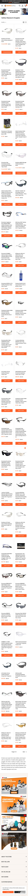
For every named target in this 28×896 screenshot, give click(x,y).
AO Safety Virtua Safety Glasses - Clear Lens (5, 373)
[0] (25, 6)
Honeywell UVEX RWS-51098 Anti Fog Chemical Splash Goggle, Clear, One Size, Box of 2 (6, 556)
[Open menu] (2, 5)
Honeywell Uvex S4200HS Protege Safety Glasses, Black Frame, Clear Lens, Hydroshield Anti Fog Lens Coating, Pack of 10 (20, 433)
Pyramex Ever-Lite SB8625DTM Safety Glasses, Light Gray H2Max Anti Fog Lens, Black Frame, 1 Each (20, 556)
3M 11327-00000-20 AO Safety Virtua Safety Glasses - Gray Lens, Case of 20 (20, 193)
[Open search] (19, 5)
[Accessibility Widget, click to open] (25, 448)
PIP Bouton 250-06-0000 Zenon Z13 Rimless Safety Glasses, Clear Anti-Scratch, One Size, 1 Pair (20, 526)
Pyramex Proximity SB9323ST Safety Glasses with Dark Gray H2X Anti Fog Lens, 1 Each (6, 464)
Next (24, 752)
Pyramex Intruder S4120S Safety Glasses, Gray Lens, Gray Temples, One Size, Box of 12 (20, 104)
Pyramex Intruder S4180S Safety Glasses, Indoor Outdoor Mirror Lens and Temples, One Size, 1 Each (20, 464)
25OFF (10, 2)
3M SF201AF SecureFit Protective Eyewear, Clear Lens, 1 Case (20, 373)
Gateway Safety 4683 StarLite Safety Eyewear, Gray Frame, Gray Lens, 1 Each (20, 312)
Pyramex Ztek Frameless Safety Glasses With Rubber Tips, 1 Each (6, 164)
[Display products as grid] (23, 22)
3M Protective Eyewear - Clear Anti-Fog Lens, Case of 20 (21, 643)
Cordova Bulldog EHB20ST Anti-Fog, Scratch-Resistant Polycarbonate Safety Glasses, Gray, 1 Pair (20, 495)
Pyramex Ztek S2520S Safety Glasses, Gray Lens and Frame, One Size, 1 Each (20, 615)
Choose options (7, 52)
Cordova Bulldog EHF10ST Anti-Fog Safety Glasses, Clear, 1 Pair (20, 342)
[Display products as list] (26, 22)
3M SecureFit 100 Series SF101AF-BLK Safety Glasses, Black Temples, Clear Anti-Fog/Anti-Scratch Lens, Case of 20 (6, 705)
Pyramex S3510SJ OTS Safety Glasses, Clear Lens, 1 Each (6, 285)
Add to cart (21, 52)
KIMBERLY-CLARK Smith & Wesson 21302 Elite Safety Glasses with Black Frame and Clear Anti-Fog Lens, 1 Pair (6, 645)
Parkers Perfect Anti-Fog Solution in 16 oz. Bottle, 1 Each (20, 285)
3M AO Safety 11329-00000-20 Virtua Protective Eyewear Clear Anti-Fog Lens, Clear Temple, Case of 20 (20, 135)
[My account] (22, 5)
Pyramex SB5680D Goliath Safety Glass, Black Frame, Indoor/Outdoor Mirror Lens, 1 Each (20, 586)
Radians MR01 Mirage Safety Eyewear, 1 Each (20, 164)
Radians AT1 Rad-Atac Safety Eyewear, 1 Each (7, 40)
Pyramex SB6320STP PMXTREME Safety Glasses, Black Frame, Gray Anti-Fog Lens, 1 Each (6, 586)
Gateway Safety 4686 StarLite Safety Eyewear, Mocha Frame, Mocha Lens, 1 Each (6, 313)
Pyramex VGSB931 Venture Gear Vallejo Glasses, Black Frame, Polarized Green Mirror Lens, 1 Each (6, 256)
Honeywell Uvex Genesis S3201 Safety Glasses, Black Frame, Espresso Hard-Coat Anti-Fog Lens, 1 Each (6, 431)
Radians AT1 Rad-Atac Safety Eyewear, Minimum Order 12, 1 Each (6, 524)
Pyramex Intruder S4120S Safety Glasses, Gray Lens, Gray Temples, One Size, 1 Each (6, 104)
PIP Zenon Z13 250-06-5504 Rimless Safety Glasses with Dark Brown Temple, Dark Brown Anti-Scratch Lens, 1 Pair (20, 736)
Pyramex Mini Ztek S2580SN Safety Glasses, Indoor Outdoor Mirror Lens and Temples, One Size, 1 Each (6, 344)
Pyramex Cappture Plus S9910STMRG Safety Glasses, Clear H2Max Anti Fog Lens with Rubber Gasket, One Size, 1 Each (6, 226)
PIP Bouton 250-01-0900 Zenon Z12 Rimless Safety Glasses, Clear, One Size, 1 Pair (20, 256)
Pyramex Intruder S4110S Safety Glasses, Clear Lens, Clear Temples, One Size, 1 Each (6, 72)
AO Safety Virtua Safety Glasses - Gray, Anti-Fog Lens (6, 674)
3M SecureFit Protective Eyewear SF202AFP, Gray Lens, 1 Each (20, 675)
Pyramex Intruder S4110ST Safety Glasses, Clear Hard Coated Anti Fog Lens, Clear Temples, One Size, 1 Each (20, 42)
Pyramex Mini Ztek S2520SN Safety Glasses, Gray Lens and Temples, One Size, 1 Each (6, 401)
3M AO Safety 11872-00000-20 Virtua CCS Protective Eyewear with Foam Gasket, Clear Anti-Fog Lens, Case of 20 (6, 194)
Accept (8, 892)
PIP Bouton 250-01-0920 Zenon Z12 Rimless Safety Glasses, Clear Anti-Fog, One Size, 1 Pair (6, 735)
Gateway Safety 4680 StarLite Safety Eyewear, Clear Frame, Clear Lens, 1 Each (20, 401)
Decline (20, 892)
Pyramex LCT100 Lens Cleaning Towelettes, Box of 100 (6, 133)
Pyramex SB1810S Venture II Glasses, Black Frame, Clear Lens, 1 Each (6, 615)
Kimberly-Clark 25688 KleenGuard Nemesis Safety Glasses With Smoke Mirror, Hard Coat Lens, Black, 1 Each (20, 73)
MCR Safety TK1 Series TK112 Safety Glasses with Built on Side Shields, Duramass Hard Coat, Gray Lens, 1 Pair (20, 705)
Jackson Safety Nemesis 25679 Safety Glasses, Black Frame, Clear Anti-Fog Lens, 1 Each (6, 495)
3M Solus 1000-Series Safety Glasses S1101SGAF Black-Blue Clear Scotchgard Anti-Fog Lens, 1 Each (20, 225)
